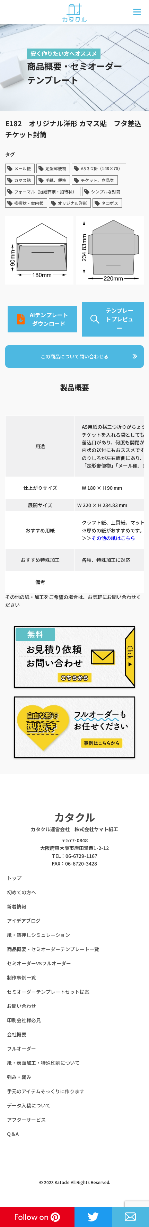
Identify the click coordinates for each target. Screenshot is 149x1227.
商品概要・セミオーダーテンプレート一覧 (53, 949)
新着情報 (16, 906)
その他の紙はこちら (113, 537)
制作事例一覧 (21, 977)
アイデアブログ (24, 920)
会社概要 (16, 1034)
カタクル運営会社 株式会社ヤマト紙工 (74, 829)
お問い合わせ (21, 1005)
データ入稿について (29, 1105)
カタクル (74, 817)
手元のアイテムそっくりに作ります (45, 1091)
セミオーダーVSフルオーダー (39, 963)
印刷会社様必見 (24, 1020)
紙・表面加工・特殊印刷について (43, 1062)
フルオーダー (21, 1048)
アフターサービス (26, 1119)
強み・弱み (19, 1076)
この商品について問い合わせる (74, 356)
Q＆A (13, 1133)
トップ (14, 877)
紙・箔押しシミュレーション (38, 934)
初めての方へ (21, 892)
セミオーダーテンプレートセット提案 (48, 991)
